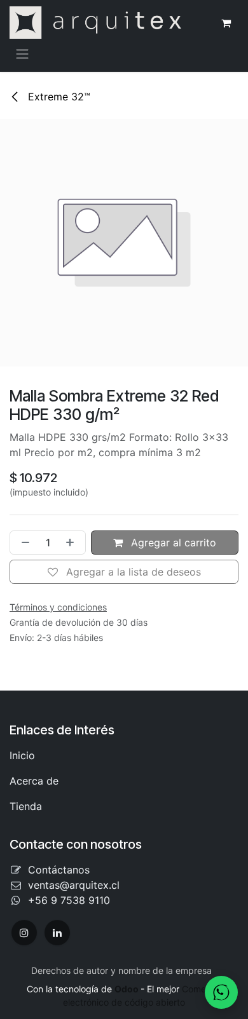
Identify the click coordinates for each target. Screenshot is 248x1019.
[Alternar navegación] (22, 53)
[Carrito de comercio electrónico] (225, 23)
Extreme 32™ (57, 96)
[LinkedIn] (57, 932)
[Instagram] (24, 932)
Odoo (127, 988)
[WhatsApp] (221, 992)
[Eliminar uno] (23, 542)
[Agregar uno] (72, 542)
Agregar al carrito (172, 542)
